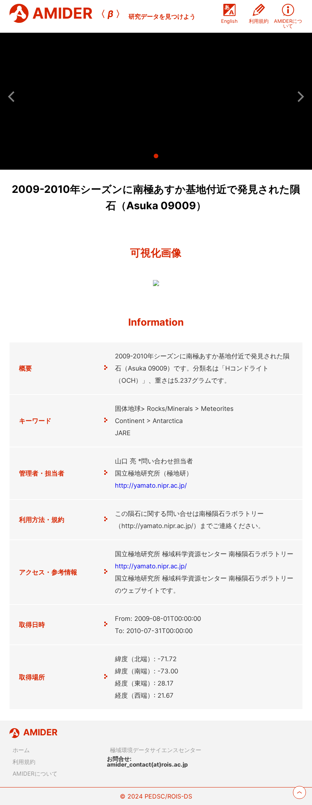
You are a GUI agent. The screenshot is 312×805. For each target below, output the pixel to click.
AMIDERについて (35, 773)
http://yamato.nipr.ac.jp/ (151, 485)
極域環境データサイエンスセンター (155, 750)
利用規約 (24, 761)
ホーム (21, 750)
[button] (13, 96)
